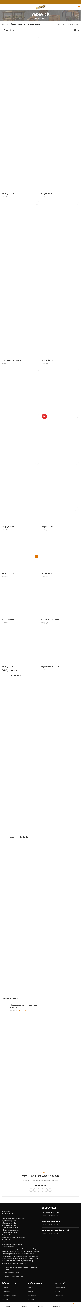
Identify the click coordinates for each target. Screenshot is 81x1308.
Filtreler (76, 30)
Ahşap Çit (5, 196)
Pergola (31, 1299)
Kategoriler (39, 18)
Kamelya (31, 1288)
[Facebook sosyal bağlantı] (33, 2)
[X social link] (36, 2)
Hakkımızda (59, 1296)
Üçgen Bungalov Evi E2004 (20, 837)
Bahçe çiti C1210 (16, 675)
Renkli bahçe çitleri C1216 (11, 360)
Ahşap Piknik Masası (9, 1296)
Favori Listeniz (60, 1288)
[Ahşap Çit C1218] (21, 112)
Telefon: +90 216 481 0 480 (11, 1273)
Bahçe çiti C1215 (47, 360)
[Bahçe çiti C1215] (60, 279)
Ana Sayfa (5, 24)
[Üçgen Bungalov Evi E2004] (5, 915)
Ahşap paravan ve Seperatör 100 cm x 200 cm (24, 1006)
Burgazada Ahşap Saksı (51, 1221)
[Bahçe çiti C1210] (5, 753)
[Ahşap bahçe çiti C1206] (60, 585)
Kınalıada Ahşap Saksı (50, 1212)
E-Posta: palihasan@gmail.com (13, 1277)
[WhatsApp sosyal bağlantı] (47, 2)
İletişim (57, 1292)
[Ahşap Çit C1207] (21, 585)
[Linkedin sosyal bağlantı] (44, 2)
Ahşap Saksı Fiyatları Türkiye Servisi (56, 1230)
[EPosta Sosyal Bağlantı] (39, 2)
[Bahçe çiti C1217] (60, 112)
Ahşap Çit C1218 (8, 193)
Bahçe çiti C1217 (47, 193)
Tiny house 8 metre (10, 999)
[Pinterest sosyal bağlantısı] (41, 2)
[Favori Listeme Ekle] (37, 36)
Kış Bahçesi (32, 1296)
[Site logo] (40, 7)
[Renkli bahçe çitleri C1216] (21, 279)
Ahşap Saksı (6, 1288)
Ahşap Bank (6, 1292)
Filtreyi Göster (9, 30)
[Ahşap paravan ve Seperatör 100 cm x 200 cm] (5, 1083)
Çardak (30, 1292)
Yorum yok (54, 1216)
